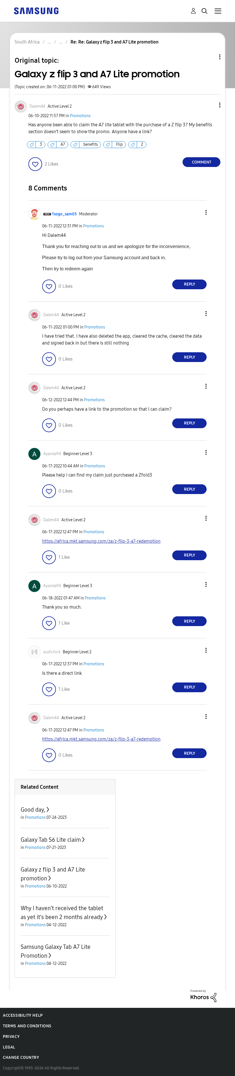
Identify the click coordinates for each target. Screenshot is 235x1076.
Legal (9, 1047)
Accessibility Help (23, 1015)
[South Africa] (36, 10)
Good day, (33, 809)
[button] (210, 105)
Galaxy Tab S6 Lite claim (51, 839)
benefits (90, 144)
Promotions (80, 115)
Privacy (11, 1036)
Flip (119, 144)
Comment (201, 162)
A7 (62, 144)
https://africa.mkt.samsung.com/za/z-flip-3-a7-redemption (101, 541)
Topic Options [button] (210, 56)
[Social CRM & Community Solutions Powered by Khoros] (203, 995)
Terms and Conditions (27, 1026)
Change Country (21, 1057)
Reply (189, 284)
